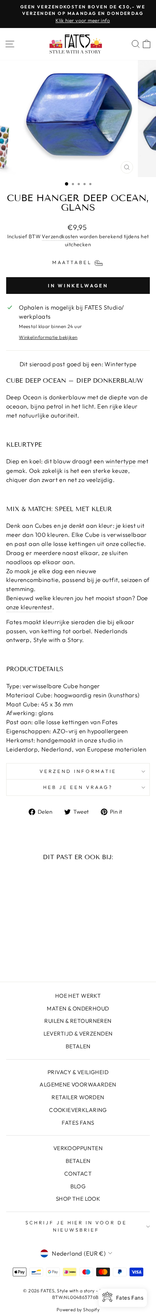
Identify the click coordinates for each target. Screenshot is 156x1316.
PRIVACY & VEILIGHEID (78, 1072)
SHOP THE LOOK (78, 1198)
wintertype (121, 461)
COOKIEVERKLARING (78, 1109)
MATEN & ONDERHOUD (78, 1008)
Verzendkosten (60, 236)
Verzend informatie (78, 771)
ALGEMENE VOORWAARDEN (78, 1084)
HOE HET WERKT (78, 995)
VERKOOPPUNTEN (78, 1148)
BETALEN (78, 1046)
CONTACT (78, 1173)
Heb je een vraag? (78, 787)
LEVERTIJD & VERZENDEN (78, 1033)
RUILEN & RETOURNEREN (77, 1020)
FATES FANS (78, 1122)
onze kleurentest (29, 607)
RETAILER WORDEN (78, 1097)
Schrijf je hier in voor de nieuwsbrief (76, 1226)
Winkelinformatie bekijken (48, 337)
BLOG (78, 1186)
